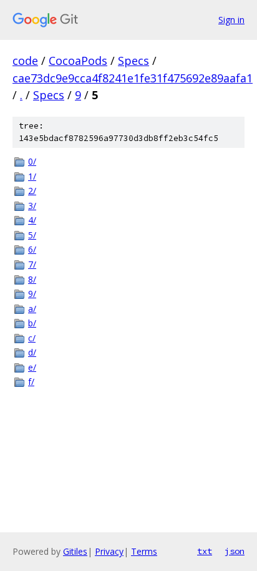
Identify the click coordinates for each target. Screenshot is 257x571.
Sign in (231, 20)
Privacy (109, 551)
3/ (32, 206)
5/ (32, 235)
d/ (32, 352)
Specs (133, 60)
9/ (32, 294)
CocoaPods (78, 60)
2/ (32, 191)
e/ (32, 367)
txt (204, 551)
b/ (32, 323)
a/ (32, 309)
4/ (32, 220)
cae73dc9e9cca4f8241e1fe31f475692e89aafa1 (132, 78)
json (235, 551)
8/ (32, 279)
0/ (32, 161)
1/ (32, 176)
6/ (32, 249)
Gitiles (75, 551)
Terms (144, 551)
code (25, 60)
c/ (32, 338)
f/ (31, 382)
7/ (32, 264)
